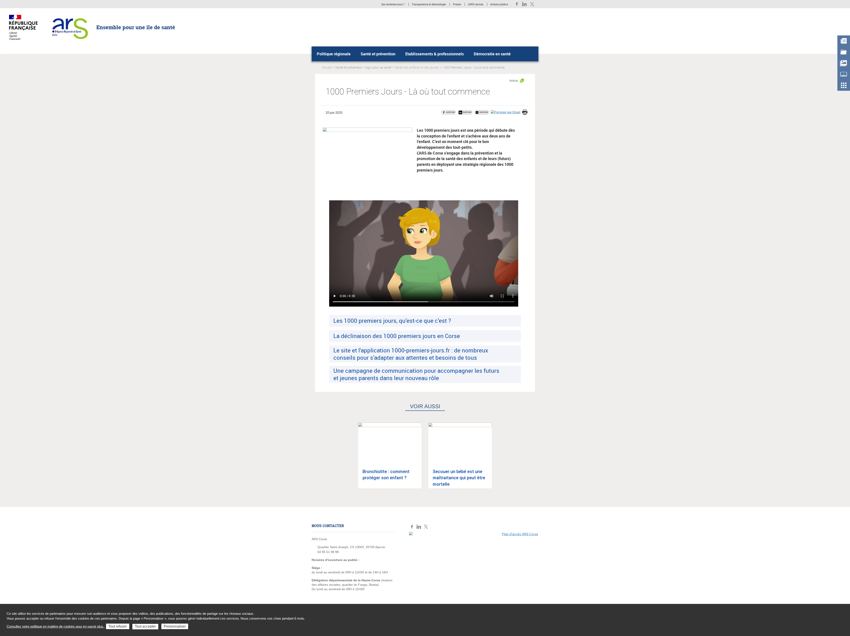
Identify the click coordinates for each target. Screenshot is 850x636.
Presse (457, 4)
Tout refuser (117, 626)
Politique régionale (334, 53)
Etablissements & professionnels (434, 53)
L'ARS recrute (475, 4)
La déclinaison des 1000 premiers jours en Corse (396, 336)
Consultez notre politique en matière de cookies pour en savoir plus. (56, 626)
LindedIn (524, 4)
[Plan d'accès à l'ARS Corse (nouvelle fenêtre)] (473, 562)
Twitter (532, 4)
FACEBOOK (517, 4)
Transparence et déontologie (429, 4)
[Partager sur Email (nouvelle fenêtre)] (505, 112)
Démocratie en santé (492, 53)
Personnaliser (175, 626)
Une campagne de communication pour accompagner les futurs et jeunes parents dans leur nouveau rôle (416, 374)
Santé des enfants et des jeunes (417, 68)
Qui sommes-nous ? (393, 4)
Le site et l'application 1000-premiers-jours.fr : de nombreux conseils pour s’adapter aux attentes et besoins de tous (410, 353)
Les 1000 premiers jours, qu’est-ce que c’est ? (392, 320)
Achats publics (499, 4)
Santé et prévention (378, 53)
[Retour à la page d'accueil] (68, 27)
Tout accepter (145, 626)
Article (513, 80)
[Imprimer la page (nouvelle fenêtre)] (524, 113)
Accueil (327, 68)
